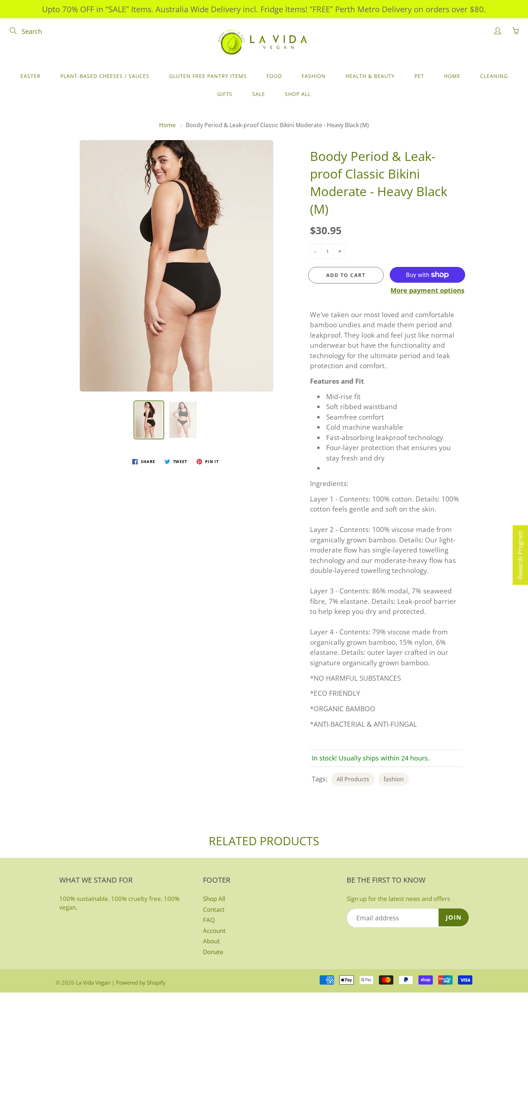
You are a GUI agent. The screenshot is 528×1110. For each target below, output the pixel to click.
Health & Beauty (370, 76)
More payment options (427, 290)
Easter (30, 76)
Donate (213, 952)
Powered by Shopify (141, 982)
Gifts (224, 94)
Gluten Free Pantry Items (208, 76)
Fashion (314, 76)
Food (274, 76)
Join (454, 917)
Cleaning (494, 76)
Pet (419, 76)
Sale (258, 94)
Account (214, 930)
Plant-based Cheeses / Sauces (104, 76)
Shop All (298, 94)
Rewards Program (520, 555)
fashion (394, 779)
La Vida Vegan (93, 982)
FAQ (209, 920)
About (211, 941)
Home (452, 76)
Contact (213, 909)
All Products (353, 779)
